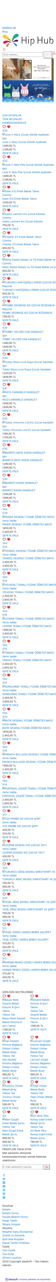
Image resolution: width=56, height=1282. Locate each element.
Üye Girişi (8, 1254)
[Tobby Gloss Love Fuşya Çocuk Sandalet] (27, 361)
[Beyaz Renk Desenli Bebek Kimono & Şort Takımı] (14, 1005)
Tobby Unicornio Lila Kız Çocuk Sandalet (26, 429)
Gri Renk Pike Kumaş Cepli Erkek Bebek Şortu (41, 1134)
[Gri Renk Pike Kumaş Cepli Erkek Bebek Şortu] (42, 1119)
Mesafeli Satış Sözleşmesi (17, 1231)
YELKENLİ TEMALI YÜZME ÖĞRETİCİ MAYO (28, 592)
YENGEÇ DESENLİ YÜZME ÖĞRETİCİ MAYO (28, 558)
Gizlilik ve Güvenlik (13, 1235)
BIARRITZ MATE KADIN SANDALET (22, 460)
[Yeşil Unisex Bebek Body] (42, 1087)
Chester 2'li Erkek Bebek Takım (20, 244)
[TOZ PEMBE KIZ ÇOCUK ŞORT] (21, 818)
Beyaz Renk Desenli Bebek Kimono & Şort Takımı (13, 1022)
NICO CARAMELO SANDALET (19, 399)
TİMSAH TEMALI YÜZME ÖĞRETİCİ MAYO (26, 660)
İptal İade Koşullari (13, 1239)
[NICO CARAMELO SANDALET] (21, 392)
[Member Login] (54, 52)
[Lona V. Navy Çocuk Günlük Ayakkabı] (25, 134)
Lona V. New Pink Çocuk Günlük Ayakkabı (26, 172)
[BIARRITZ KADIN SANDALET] (20, 482)
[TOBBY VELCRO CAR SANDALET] (23, 331)
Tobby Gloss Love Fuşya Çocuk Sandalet (26, 369)
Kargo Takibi (9, 1220)
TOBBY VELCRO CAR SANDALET (21, 339)
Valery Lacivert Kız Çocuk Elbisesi (22, 221)
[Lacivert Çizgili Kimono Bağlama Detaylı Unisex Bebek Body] (42, 1046)
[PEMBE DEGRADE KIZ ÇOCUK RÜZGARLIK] (28, 305)
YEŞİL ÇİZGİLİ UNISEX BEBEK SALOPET (25, 939)
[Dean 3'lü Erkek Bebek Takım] (20, 190)
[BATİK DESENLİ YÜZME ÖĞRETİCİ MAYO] (27, 720)
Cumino (6, 194)
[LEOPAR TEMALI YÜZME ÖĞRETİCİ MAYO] (28, 618)
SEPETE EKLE (10, 153)
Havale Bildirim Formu (15, 1216)
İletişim (6, 1209)
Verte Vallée (9, 520)
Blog (5, 31)
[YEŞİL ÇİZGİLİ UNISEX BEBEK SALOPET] (26, 932)
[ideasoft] (11, 1279)
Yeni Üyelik (8, 1250)
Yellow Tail (8, 1014)
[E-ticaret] (28, 1279)
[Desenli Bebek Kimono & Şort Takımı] (42, 1003)
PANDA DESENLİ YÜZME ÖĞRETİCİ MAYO (27, 524)
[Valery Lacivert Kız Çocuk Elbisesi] (23, 213)
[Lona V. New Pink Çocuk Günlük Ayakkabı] (28, 164)
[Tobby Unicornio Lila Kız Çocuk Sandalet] (27, 422)
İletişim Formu (10, 1213)
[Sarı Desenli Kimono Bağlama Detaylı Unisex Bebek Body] (14, 1046)
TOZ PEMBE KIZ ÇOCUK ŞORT (20, 826)
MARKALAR (9, 27)
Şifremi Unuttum (11, 1257)
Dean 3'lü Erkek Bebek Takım (19, 198)
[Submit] (47, 1166)
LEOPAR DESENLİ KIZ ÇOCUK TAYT (23, 852)
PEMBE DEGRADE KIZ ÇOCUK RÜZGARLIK (27, 312)
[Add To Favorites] (6, 126)
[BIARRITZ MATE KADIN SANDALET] (23, 452)
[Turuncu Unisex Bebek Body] (14, 1087)
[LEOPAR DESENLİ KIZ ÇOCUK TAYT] (24, 845)
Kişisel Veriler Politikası (15, 1242)
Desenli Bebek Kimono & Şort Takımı (39, 1018)
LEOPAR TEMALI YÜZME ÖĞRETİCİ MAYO (26, 626)
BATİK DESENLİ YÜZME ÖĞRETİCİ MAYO (26, 727)
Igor (4, 138)
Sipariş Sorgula (11, 1224)
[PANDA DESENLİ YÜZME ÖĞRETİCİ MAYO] (28, 516)
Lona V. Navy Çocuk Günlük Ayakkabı (24, 142)
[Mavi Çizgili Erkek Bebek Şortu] (14, 1121)
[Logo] (28, 40)
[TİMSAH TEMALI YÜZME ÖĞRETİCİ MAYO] (28, 652)
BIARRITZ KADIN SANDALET (18, 490)
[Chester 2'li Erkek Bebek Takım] (22, 236)
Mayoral (7, 286)
